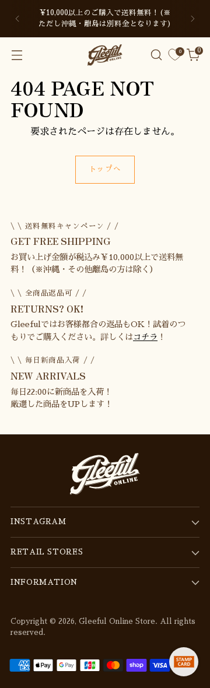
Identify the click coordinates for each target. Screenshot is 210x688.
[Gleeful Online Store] (105, 54)
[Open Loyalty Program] (183, 661)
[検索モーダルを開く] (156, 55)
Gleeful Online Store (117, 621)
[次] (192, 18)
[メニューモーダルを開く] (17, 55)
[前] (17, 18)
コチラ (145, 337)
